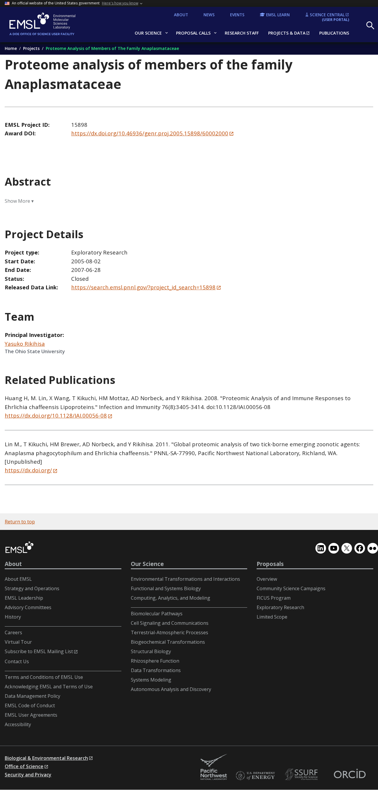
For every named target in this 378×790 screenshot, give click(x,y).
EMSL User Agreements (31, 715)
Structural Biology (151, 651)
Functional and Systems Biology (166, 588)
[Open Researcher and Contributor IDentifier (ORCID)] (349, 774)
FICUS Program (274, 598)
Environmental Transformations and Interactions (185, 579)
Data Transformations (156, 670)
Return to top (20, 521)
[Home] (52, 24)
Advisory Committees (28, 607)
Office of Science (24, 766)
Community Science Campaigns (291, 588)
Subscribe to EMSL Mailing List (39, 651)
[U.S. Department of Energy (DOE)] (255, 776)
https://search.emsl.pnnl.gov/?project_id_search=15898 (143, 287)
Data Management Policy (32, 696)
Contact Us (17, 661)
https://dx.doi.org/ (28, 470)
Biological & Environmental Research (46, 758)
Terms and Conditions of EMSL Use (44, 677)
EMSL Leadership (24, 598)
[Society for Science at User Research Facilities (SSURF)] (302, 774)
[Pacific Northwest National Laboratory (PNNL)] (214, 767)
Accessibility (18, 724)
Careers (13, 632)
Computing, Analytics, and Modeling (170, 598)
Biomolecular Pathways (157, 613)
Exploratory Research (280, 607)
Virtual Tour (18, 642)
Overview (267, 579)
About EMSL (18, 579)
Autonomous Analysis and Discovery (171, 689)
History (13, 617)
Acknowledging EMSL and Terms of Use (49, 686)
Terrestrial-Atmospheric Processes (169, 632)
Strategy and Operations (32, 588)
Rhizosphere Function (155, 661)
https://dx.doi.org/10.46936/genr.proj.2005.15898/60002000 (149, 133)
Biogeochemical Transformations (168, 642)
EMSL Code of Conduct (30, 705)
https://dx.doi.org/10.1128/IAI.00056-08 (56, 415)
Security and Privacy (28, 774)
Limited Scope (272, 617)
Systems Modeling (151, 680)
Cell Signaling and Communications (169, 623)
